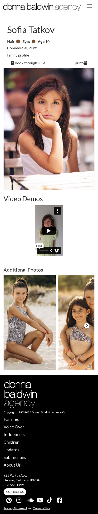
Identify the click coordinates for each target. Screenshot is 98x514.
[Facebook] (60, 499)
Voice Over (14, 426)
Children (12, 442)
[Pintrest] (9, 499)
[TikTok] (50, 499)
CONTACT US (15, 491)
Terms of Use (41, 508)
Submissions (15, 457)
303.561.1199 (14, 485)
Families (11, 419)
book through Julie (29, 63)
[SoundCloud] (29, 499)
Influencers (14, 434)
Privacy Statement (15, 508)
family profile (18, 55)
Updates (11, 449)
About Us (12, 465)
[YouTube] (40, 499)
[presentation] (11, 325)
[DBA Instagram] (19, 499)
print (79, 63)
